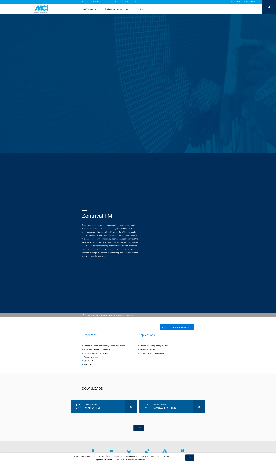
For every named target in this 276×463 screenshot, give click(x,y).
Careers (108, 2)
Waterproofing (93, 315)
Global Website (236, 2)
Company (85, 2)
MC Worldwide (97, 2)
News (117, 2)
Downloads (135, 2)
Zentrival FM (129, 315)
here (143, 460)
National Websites (250, 2)
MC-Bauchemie (41, 9)
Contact (125, 2)
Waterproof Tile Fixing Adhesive (111, 315)
